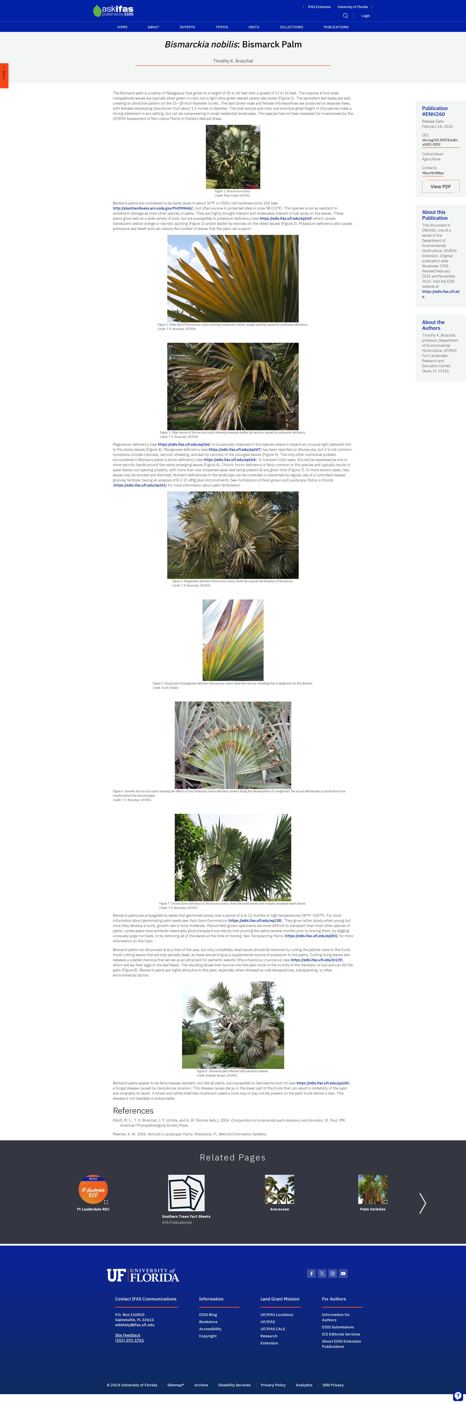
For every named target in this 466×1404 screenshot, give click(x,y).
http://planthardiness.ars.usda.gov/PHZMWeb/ (152, 208)
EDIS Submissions (338, 1326)
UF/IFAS (267, 1321)
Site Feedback (127, 1334)
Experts (187, 27)
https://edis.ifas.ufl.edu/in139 (316, 959)
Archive (201, 1384)
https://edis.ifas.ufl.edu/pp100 (322, 1083)
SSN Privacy (333, 1384)
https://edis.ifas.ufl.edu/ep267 (234, 449)
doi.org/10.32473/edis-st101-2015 (440, 142)
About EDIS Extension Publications (341, 1344)
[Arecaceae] (279, 1189)
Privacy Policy (273, 1384)
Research (268, 1335)
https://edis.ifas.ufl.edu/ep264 (229, 459)
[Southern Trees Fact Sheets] (186, 1193)
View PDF (441, 186)
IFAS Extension (319, 7)
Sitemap (174, 1384)
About (153, 27)
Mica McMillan (433, 173)
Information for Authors (336, 1317)
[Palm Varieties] (372, 1189)
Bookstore (208, 1321)
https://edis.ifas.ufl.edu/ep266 (184, 444)
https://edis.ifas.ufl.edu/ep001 (311, 935)
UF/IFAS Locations (276, 1314)
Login (366, 16)
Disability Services (234, 1384)
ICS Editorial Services (341, 1334)
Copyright (208, 1335)
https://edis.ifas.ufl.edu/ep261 (140, 485)
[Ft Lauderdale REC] (93, 1189)
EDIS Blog (208, 1314)
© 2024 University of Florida (132, 1384)
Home (122, 27)
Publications (336, 27)
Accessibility (210, 1328)
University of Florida (353, 7)
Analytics (304, 1384)
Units (254, 27)
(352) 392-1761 (129, 1340)
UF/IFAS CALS (272, 1328)
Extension (269, 1343)
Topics (222, 27)
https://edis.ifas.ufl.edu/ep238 (255, 920)
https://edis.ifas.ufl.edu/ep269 (285, 218)
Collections (291, 27)
